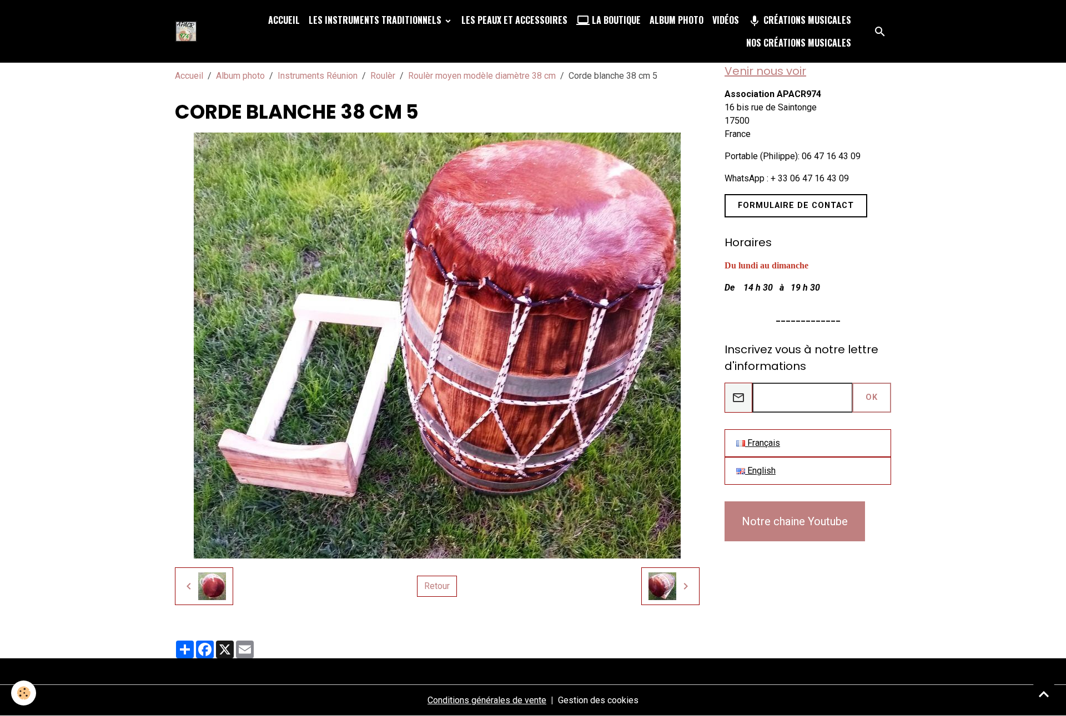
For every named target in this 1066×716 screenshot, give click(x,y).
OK (872, 397)
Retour (437, 586)
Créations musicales (806, 20)
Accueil (284, 20)
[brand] (188, 32)
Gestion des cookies (598, 700)
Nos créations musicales (798, 42)
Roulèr (382, 75)
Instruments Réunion (318, 75)
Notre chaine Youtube (795, 521)
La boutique (615, 20)
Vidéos (725, 20)
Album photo (676, 20)
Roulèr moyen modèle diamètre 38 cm (482, 75)
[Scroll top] (1044, 694)
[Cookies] (23, 693)
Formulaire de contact (796, 205)
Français (762, 443)
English (760, 470)
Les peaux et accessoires (514, 20)
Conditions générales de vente (487, 700)
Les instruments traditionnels (376, 20)
